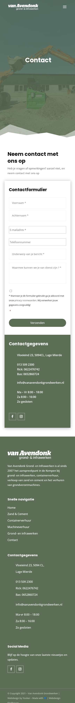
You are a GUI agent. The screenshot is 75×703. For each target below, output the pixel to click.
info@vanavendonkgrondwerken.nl (40, 383)
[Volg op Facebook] (12, 416)
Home (12, 508)
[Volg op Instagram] (21, 416)
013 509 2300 (25, 365)
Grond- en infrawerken (23, 533)
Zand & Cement (18, 514)
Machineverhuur (18, 527)
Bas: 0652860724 (28, 374)
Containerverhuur (19, 520)
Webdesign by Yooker (19, 698)
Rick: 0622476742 (28, 369)
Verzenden (37, 323)
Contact (13, 540)
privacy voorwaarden (25, 300)
